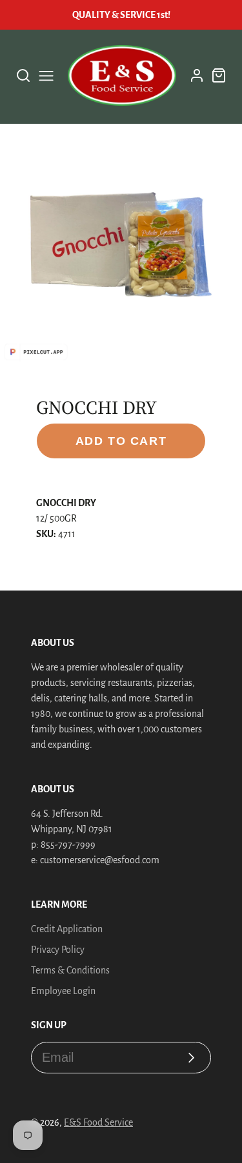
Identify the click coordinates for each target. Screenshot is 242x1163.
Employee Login (63, 991)
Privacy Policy (58, 949)
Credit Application (67, 929)
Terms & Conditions (70, 970)
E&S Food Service (98, 1122)
